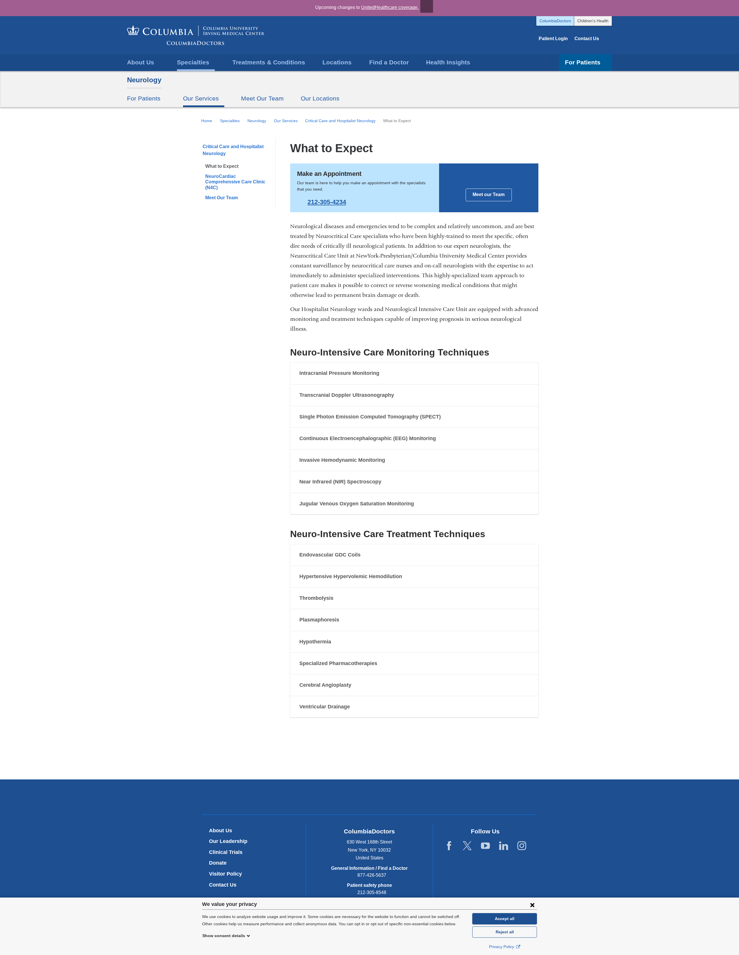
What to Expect (221, 166)
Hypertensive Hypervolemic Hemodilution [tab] (350, 576)
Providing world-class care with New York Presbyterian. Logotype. (408, 797)
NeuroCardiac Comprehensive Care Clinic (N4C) (235, 182)
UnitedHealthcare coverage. (390, 7)
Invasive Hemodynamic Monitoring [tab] (342, 460)
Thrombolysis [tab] (316, 598)
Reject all (505, 932)
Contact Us (586, 38)
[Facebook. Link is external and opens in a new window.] (449, 846)
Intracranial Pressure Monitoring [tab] (339, 373)
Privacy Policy (502, 946)
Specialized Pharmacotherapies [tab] (338, 663)
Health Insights (448, 62)
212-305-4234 (326, 202)
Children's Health (593, 20)
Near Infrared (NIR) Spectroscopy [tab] (340, 482)
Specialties (230, 120)
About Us (220, 830)
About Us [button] (140, 62)
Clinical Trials (225, 852)
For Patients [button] (582, 62)
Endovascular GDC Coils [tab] (330, 555)
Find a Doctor (389, 62)
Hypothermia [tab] (315, 642)
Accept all (504, 918)
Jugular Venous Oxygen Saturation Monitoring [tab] (356, 504)
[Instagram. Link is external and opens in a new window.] (522, 846)
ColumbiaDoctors (555, 20)
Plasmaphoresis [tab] (319, 620)
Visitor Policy (225, 874)
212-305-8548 (371, 892)
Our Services (286, 120)
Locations (337, 62)
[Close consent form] (532, 904)
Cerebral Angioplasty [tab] (325, 685)
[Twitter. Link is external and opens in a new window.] (467, 846)
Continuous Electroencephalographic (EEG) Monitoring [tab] (367, 438)
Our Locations (320, 98)
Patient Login (553, 38)
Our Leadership (228, 841)
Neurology (144, 80)
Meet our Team (489, 194)
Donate (218, 863)
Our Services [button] (201, 98)
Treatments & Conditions (268, 62)
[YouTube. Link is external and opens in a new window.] (485, 846)
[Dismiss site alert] (426, 6)
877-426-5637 (371, 875)
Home (206, 120)
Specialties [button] (193, 62)
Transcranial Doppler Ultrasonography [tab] (346, 395)
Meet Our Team (262, 98)
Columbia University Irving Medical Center (342, 797)
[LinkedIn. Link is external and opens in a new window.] (503, 846)
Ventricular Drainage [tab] (324, 707)
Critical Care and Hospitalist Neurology (340, 120)
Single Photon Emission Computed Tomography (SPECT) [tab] (370, 417)
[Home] (195, 35)
